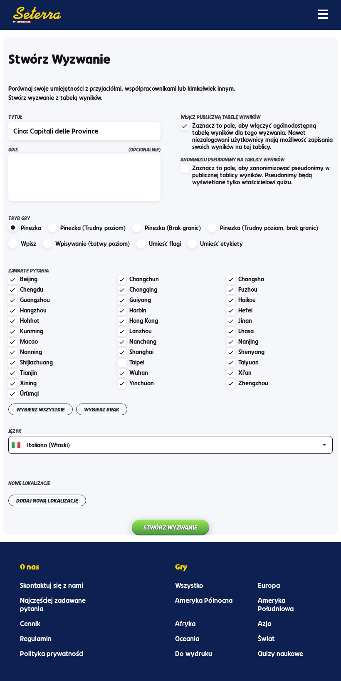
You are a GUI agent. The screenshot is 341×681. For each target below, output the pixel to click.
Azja (264, 623)
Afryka (185, 623)
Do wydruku (193, 653)
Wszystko (189, 585)
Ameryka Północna (203, 600)
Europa (269, 585)
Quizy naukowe (280, 653)
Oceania (187, 638)
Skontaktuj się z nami (51, 585)
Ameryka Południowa (276, 604)
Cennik (30, 623)
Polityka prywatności (52, 653)
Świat (266, 638)
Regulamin (36, 638)
